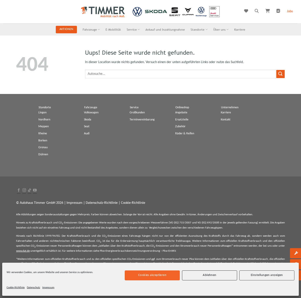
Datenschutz (33, 287)
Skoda (87, 119)
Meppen (43, 126)
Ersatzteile (181, 119)
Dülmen (43, 154)
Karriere (239, 29)
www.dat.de (23, 250)
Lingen (42, 112)
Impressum (48, 287)
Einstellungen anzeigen (267, 275)
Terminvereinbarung (142, 119)
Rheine (42, 133)
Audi (86, 133)
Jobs (290, 11)
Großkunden (137, 112)
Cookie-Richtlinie (16, 287)
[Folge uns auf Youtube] (35, 190)
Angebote (181, 112)
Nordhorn (44, 119)
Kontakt (225, 119)
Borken (42, 140)
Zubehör (180, 126)
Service (132, 29)
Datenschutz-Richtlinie (102, 203)
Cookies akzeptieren (152, 275)
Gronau (43, 147)
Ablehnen (209, 275)
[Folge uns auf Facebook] (18, 190)
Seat (86, 126)
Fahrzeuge (90, 29)
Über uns (219, 29)
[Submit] (280, 74)
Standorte (197, 29)
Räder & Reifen (184, 133)
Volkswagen (91, 112)
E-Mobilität (113, 29)
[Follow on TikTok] (29, 190)
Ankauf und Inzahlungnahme (165, 29)
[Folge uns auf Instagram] (24, 190)
